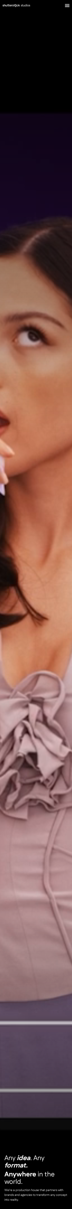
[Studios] (16, 5)
